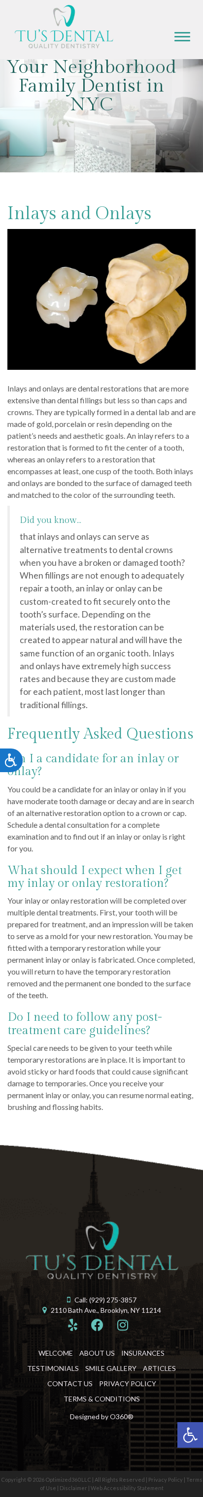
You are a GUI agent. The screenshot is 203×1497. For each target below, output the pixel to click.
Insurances (143, 1353)
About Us (97, 1353)
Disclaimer (73, 1488)
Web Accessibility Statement (127, 1488)
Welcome (55, 1353)
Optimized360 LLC (68, 1479)
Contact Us (70, 1383)
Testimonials (53, 1368)
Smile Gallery (110, 1368)
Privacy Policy (127, 1383)
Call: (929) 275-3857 (105, 1300)
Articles (159, 1368)
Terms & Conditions (102, 1399)
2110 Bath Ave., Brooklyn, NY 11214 (106, 1310)
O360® (122, 1416)
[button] (190, 1435)
